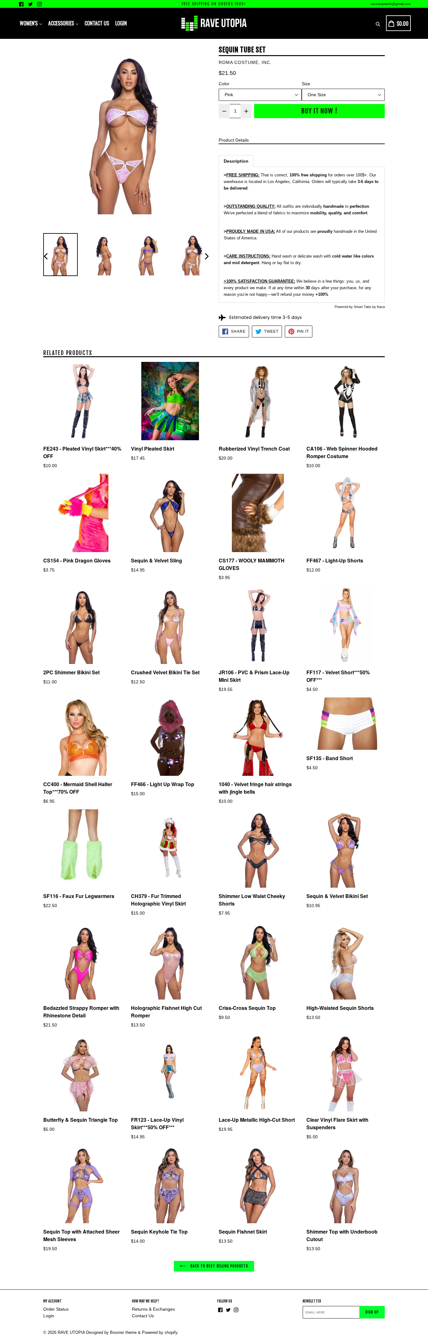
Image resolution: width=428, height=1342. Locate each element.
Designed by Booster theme (111, 1332)
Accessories (61, 23)
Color (224, 83)
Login (48, 1315)
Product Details (234, 140)
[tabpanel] (302, 235)
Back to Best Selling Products (218, 1266)
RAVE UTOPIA (71, 1332)
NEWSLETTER (312, 1301)
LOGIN (121, 23)
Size (306, 83)
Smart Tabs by (365, 307)
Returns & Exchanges (153, 1309)
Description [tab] (236, 161)
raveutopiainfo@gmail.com (391, 4)
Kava (381, 307)
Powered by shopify (159, 1332)
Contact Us (97, 23)
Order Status (56, 1309)
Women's (29, 23)
